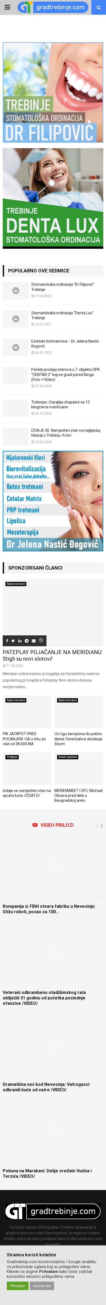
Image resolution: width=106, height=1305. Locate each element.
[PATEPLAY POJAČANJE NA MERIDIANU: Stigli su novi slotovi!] (53, 612)
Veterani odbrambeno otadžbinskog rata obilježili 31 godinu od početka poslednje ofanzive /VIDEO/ (44, 998)
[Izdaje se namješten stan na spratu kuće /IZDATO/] (27, 768)
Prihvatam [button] (17, 1286)
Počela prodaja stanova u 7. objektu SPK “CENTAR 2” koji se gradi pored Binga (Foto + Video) (65, 374)
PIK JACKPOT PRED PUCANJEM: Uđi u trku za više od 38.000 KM (24, 739)
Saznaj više (42, 1286)
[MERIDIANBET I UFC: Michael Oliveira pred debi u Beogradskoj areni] (78, 768)
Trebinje (12, 757)
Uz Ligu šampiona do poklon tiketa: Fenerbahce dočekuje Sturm (78, 739)
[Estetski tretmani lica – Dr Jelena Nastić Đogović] (16, 347)
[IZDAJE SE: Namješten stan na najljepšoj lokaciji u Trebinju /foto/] (16, 436)
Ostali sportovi (67, 757)
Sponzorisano (16, 583)
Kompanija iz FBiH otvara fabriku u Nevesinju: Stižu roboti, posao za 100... (49, 909)
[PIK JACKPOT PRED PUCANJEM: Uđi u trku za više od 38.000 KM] (27, 711)
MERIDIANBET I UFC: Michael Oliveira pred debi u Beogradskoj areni (78, 795)
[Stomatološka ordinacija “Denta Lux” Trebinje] (16, 319)
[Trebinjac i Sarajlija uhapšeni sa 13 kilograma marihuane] (16, 408)
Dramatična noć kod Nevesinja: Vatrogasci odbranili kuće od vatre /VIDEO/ (46, 1087)
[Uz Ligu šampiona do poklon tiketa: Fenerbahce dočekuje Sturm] (78, 711)
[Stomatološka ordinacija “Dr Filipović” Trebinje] (16, 290)
